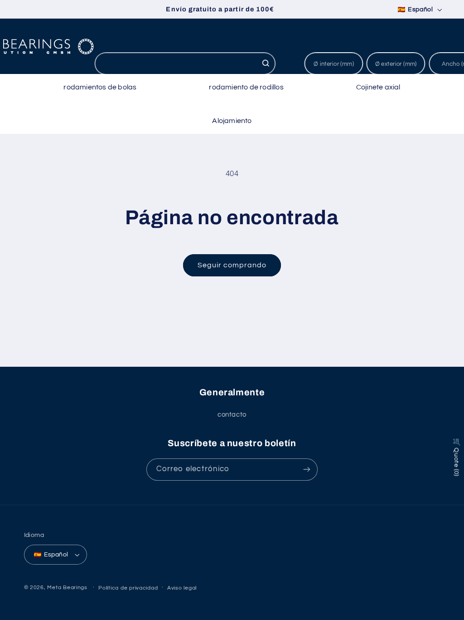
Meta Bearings (67, 587)
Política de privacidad (128, 588)
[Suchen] (266, 63)
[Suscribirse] (306, 469)
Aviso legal (182, 588)
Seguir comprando (232, 265)
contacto (232, 414)
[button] (100, 87)
